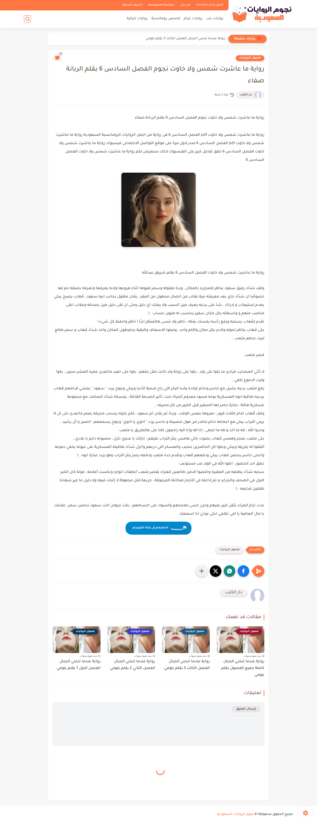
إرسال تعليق (246, 709)
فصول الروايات (250, 58)
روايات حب (214, 19)
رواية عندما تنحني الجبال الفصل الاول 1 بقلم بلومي (78, 664)
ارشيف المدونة (132, 5)
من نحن (185, 5)
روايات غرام (193, 19)
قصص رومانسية (165, 19)
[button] (243, 571)
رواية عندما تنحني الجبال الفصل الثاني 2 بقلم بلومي (132, 664)
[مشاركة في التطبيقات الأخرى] (201, 571)
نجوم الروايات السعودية (235, 814)
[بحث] (27, 19)
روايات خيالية (137, 19)
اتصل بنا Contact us (210, 5)
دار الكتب (246, 95)
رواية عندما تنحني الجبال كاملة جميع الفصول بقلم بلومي (242, 668)
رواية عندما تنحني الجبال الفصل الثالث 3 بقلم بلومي (185, 39)
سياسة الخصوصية (161, 5)
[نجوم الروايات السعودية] (261, 13)
